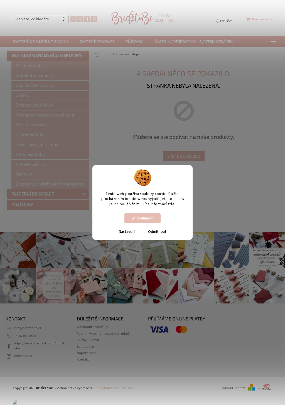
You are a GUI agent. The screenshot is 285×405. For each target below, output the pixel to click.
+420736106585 (25, 335)
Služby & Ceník (88, 339)
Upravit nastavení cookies (113, 388)
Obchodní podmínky (92, 326)
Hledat (63, 19)
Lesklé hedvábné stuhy (37, 145)
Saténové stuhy (30, 155)
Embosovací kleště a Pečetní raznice (49, 184)
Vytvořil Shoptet (233, 388)
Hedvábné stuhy (30, 135)
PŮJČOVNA (22, 204)
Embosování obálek (34, 105)
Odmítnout (157, 231)
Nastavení (127, 231)
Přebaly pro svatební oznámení (45, 115)
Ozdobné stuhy (29, 66)
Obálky (22, 95)
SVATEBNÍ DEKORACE (32, 194)
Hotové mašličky (31, 164)
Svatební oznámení (34, 76)
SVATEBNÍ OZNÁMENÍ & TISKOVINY (46, 55)
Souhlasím (145, 218)
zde (171, 204)
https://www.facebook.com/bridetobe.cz (39, 345)
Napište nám (86, 352)
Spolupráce (85, 346)
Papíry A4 (24, 174)
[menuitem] (40, 41)
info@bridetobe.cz (27, 327)
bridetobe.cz (23, 355)
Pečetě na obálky (31, 125)
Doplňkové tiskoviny (35, 85)
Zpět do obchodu (183, 156)
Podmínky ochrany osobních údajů (103, 333)
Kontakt (83, 359)
